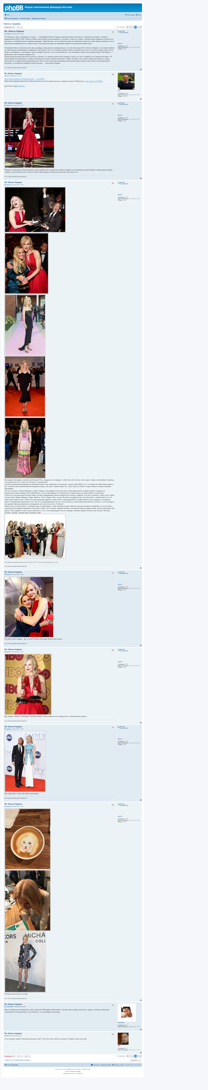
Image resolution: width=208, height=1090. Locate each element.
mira (119, 90)
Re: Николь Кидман (14, 31)
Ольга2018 (121, 1022)
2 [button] (132, 27)
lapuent (120, 43)
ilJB (119, 1045)
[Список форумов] (14, 8)
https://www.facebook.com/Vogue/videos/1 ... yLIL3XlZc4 (25, 79)
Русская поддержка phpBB (72, 1071)
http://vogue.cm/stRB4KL (94, 81)
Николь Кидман (12, 23)
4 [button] (138, 27)
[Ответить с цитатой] (112, 31)
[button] (127, 27)
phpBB (69, 1069)
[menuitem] (7, 14)
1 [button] (130, 27)
